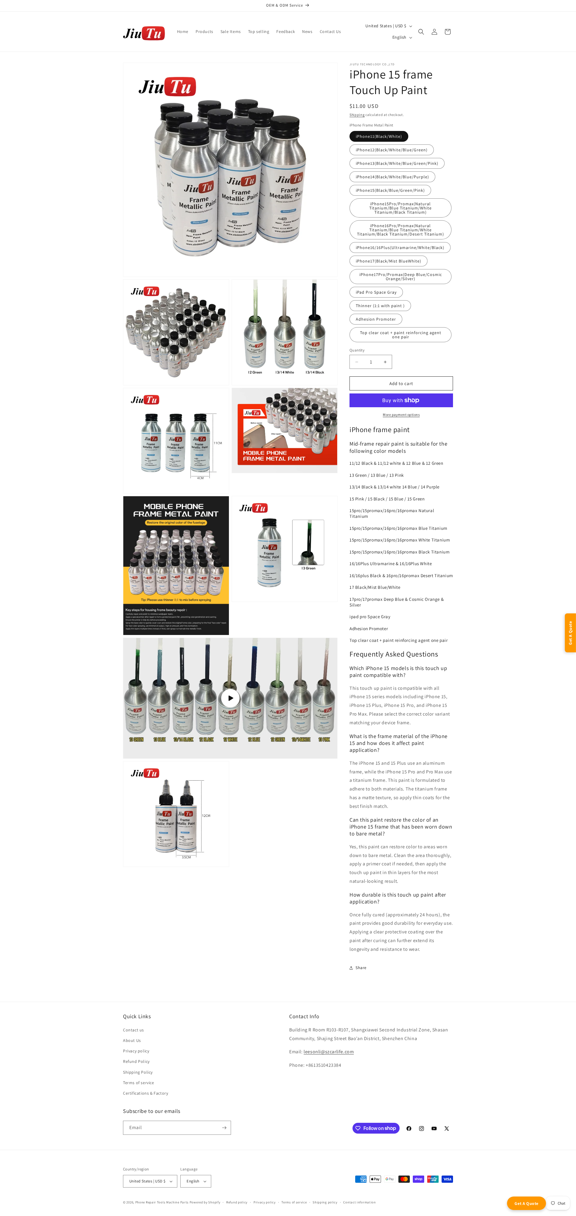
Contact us (133, 1030)
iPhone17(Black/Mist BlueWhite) (388, 261)
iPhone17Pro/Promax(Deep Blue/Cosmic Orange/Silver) (400, 276)
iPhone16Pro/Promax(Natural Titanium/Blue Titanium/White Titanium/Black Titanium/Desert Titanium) (400, 230)
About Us (132, 1040)
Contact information (359, 1202)
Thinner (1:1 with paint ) (380, 305)
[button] (421, 31)
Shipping (357, 114)
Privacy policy (136, 1051)
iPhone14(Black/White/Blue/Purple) (392, 176)
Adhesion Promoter (376, 319)
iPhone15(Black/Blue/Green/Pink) (390, 190)
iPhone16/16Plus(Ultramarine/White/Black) (400, 247)
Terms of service (138, 1082)
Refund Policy (136, 1061)
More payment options (401, 414)
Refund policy (237, 1202)
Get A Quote (526, 1203)
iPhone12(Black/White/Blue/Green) (392, 150)
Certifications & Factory (145, 1093)
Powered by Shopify (205, 1202)
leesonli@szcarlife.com (329, 1051)
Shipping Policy (138, 1072)
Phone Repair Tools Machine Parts (162, 1202)
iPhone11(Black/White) (379, 136)
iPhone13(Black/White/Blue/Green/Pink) (397, 163)
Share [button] (361, 967)
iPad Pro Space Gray (376, 292)
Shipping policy (325, 1202)
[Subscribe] (224, 1128)
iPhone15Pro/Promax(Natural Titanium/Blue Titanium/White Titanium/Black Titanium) (400, 208)
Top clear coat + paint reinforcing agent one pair (400, 335)
